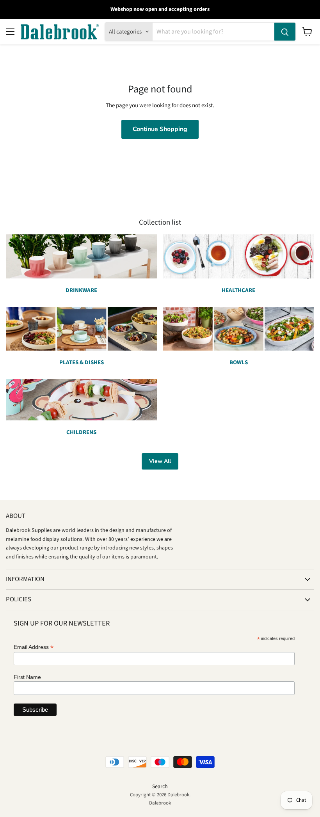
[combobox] (213, 32)
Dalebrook (160, 802)
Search (160, 786)
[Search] (284, 32)
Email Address (33, 647)
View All (160, 461)
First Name (27, 677)
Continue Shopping (160, 129)
